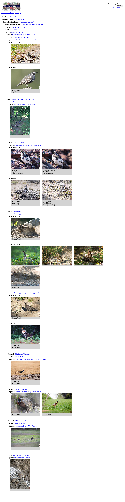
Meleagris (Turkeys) (20, 423)
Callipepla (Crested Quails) (21, 37)
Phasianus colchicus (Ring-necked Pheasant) (28, 392)
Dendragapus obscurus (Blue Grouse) (25, 214)
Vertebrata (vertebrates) (27, 22)
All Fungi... (18, 13)
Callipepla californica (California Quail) (26, 40)
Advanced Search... (118, 7)
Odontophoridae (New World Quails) (23, 35)
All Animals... (4, 13)
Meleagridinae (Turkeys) (22, 421)
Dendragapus (17, 211)
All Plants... (11, 13)
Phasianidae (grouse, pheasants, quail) (24, 99)
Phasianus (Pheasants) (20, 389)
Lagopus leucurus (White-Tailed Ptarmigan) (27, 145)
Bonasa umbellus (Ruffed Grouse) (24, 104)
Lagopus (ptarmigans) (19, 142)
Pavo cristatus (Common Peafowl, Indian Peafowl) (30, 359)
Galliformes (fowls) (17, 32)
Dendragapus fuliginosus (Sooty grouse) (26, 293)
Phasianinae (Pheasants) (22, 354)
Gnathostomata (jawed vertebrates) (32, 24)
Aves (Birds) (13, 29)
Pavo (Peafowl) (18, 356)
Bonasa (15, 102)
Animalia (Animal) (14, 17)
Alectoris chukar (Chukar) (22, 458)
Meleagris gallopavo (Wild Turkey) (26, 426)
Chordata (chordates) (20, 19)
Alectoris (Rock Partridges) (21, 455)
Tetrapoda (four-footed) (19, 27)
